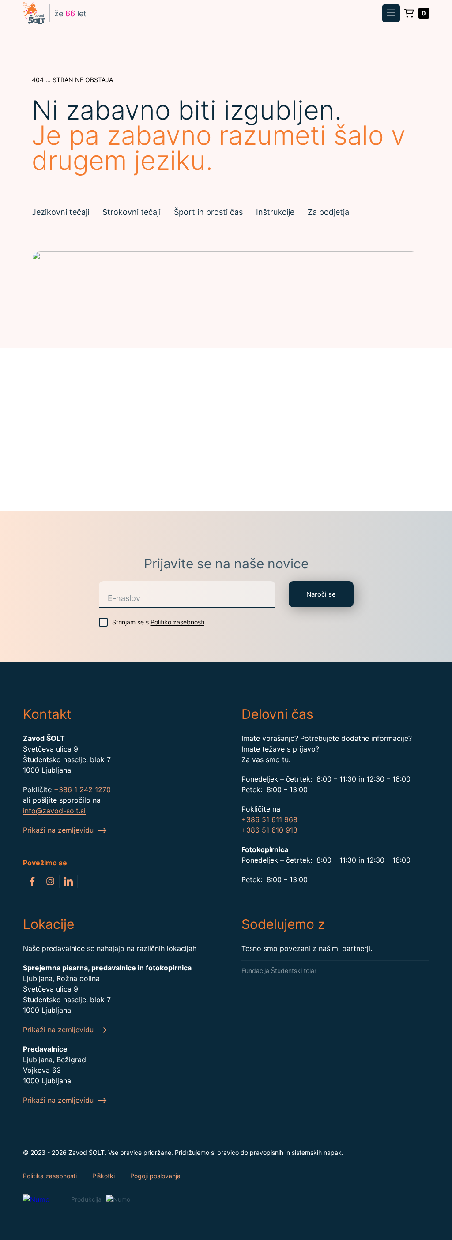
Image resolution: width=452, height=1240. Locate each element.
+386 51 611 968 (269, 819)
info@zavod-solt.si (54, 810)
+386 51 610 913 (269, 830)
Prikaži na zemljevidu (59, 1029)
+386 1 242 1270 (82, 789)
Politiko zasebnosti (177, 622)
